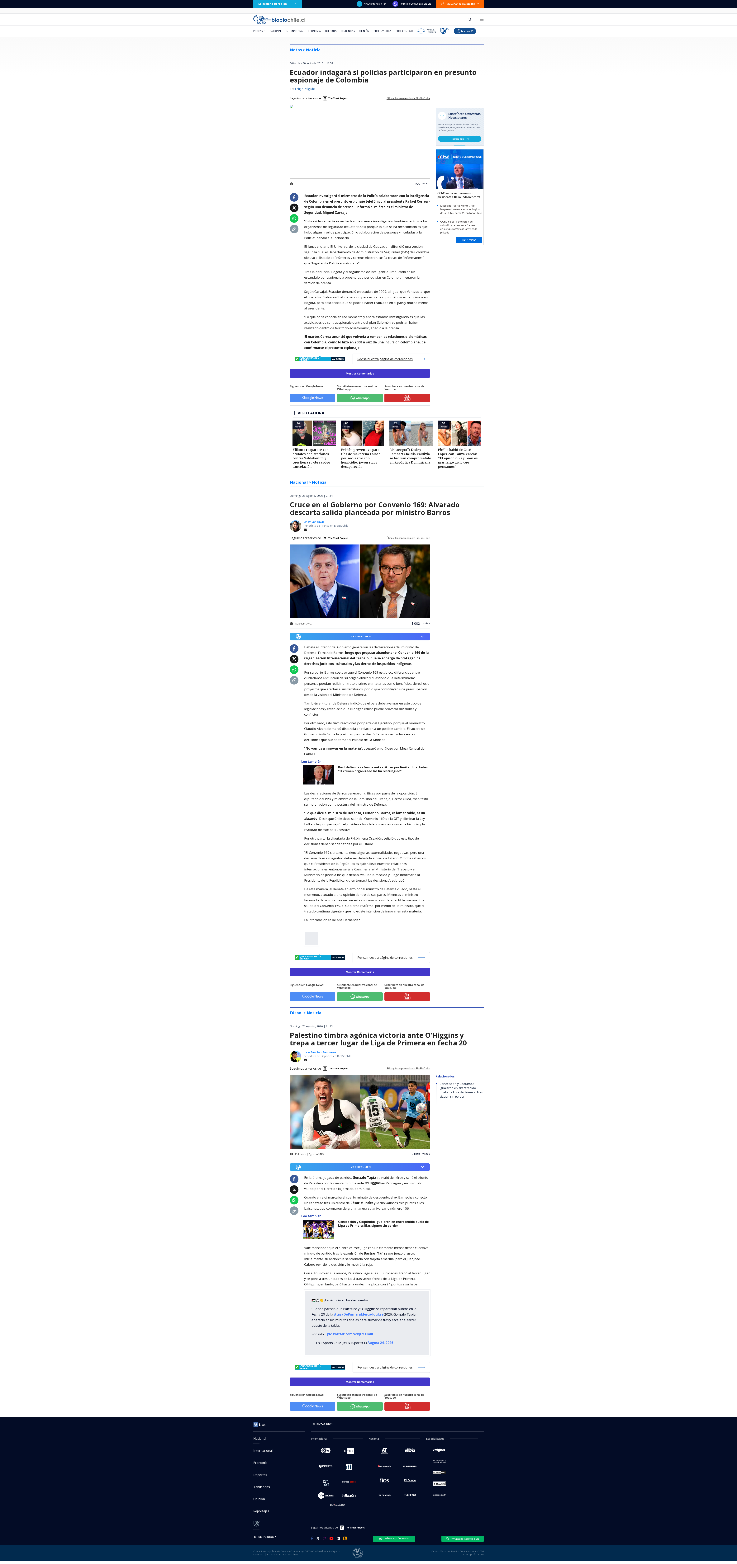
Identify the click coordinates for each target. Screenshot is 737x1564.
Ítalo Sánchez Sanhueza (320, 1052)
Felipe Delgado (305, 89)
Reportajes (261, 1511)
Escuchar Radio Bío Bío (460, 4)
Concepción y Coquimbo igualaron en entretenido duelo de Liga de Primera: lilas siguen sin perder (383, 1224)
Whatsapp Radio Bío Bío (465, 1538)
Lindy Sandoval (314, 522)
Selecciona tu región (272, 4)
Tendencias (348, 31)
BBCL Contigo (404, 31)
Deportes (330, 31)
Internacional (295, 31)
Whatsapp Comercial (396, 1538)
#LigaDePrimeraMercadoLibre (358, 1314)
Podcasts (259, 31)
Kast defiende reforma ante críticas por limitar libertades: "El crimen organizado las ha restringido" (383, 769)
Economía (314, 31)
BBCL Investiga (382, 31)
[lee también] (319, 774)
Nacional (275, 31)
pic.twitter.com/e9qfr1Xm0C (350, 1334)
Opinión (364, 31)
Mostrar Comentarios (360, 373)
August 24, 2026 (380, 1342)
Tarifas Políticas (264, 1536)
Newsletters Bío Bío (375, 4)
